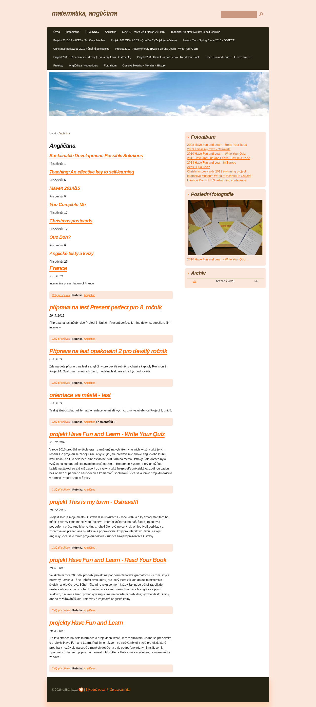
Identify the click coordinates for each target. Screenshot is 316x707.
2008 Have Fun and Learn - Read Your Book (217, 145)
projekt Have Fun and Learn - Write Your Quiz (107, 434)
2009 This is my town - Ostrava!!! (208, 149)
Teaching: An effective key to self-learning (195, 31)
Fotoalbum (110, 65)
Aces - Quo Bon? (198, 167)
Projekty (58, 65)
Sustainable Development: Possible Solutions (96, 155)
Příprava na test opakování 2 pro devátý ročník (108, 351)
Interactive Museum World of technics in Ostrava (219, 176)
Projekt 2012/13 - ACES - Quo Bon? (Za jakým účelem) (144, 40)
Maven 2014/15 (64, 188)
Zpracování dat (120, 689)
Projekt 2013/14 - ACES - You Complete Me (79, 40)
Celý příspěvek (61, 295)
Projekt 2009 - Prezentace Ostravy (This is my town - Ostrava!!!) (92, 57)
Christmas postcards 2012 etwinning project (216, 171)
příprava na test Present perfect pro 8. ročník (105, 307)
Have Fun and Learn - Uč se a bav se (228, 57)
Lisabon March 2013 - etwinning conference (216, 180)
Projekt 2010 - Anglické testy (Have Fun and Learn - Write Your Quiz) (156, 48)
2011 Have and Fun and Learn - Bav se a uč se (218, 158)
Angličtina (110, 31)
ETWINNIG (92, 31)
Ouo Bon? (60, 237)
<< (194, 281)
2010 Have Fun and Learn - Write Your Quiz (216, 153)
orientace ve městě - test (80, 395)
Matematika (72, 31)
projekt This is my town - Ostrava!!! (93, 501)
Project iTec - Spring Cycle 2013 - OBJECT (209, 40)
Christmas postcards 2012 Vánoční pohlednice (81, 48)
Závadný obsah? (97, 689)
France (58, 268)
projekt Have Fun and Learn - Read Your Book (107, 560)
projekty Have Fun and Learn (86, 622)
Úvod (56, 31)
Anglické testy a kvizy (71, 253)
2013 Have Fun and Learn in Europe (211, 162)
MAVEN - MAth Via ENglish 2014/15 (143, 31)
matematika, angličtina (84, 13)
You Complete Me (67, 204)
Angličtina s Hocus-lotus (83, 65)
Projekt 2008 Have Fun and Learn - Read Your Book (168, 57)
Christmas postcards (70, 220)
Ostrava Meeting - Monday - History (144, 65)
